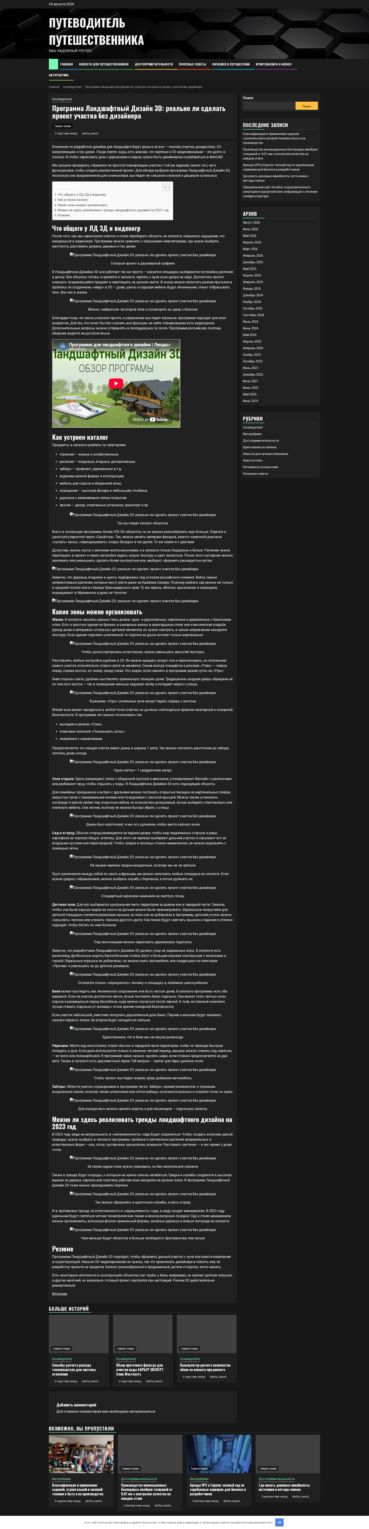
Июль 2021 (250, 381)
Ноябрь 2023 (252, 354)
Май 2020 (249, 394)
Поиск (248, 98)
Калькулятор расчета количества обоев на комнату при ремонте (205, 1367)
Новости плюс (253, 460)
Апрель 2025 (252, 275)
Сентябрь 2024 (253, 315)
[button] (164, 188)
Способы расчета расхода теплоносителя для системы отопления (74, 1370)
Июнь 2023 (250, 368)
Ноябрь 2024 (252, 302)
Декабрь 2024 (253, 295)
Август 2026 (251, 222)
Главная (66, 64)
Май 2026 (249, 235)
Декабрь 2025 (253, 262)
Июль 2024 (250, 321)
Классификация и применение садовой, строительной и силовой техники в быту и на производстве (274, 138)
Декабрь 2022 (253, 374)
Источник (59, 1294)
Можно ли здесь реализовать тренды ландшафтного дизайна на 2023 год (113, 210)
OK (279, 1522)
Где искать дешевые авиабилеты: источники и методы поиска (284, 1487)
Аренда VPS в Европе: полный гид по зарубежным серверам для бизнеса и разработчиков (218, 1490)
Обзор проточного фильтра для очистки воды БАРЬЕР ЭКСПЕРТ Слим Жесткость (140, 1370)
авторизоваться (142, 1411)
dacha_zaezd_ (90, 133)
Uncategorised (62, 99)
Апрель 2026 (252, 242)
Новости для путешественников (104, 64)
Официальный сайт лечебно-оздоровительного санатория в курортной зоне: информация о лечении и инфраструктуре (280, 191)
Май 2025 (249, 269)
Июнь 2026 (250, 229)
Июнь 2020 (250, 387)
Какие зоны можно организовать (82, 205)
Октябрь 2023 (252, 361)
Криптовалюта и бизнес (274, 64)
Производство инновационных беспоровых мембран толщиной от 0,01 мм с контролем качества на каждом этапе (280, 154)
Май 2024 (249, 335)
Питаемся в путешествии (231, 64)
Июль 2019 (250, 401)
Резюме (64, 215)
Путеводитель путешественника (96, 31)
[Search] (317, 70)
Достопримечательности (154, 64)
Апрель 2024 (252, 341)
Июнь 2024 (250, 328)
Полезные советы (192, 64)
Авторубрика (59, 75)
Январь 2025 (252, 288)
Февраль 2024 (253, 348)
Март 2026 (250, 249)
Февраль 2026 (253, 255)
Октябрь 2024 (252, 308)
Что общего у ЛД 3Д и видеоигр (82, 195)
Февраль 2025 (253, 282)
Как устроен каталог (73, 200)
